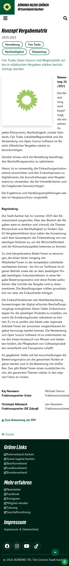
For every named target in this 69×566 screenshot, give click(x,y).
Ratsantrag (39, 52)
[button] (5, 18)
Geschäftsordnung (18, 512)
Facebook (13, 494)
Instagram (13, 498)
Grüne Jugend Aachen (21, 459)
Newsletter (14, 489)
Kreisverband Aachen (20, 454)
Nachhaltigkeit (14, 52)
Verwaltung (12, 44)
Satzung (12, 508)
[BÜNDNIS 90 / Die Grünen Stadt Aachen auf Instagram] (17, 546)
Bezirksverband (17, 463)
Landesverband (17, 468)
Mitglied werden (17, 503)
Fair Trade (34, 44)
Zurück (9, 434)
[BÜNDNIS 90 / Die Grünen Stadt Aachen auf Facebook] (7, 546)
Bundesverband (17, 472)
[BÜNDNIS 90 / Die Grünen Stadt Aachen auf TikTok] (36, 546)
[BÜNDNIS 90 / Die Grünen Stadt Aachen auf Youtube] (26, 546)
